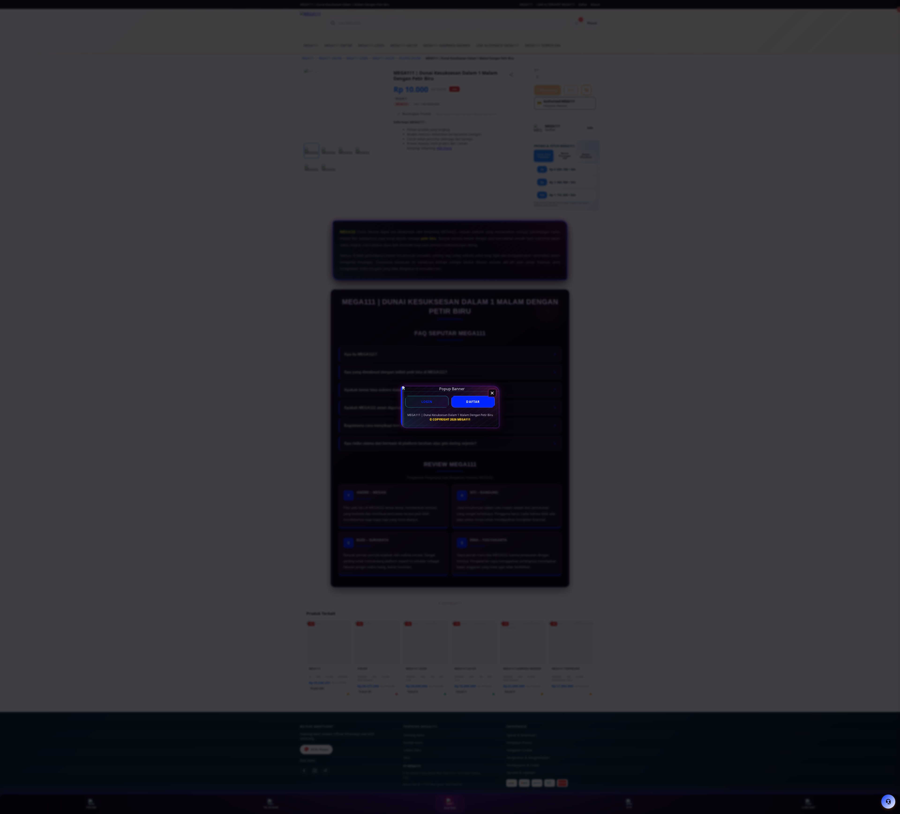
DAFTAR (473, 402)
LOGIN (427, 402)
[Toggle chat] (888, 802)
